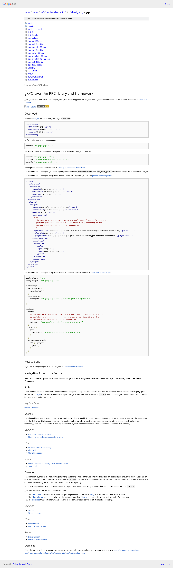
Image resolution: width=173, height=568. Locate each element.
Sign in (167, 4)
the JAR (36, 118)
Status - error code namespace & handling (45, 437)
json (168, 564)
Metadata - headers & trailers (40, 434)
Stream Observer (31, 408)
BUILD (30, 32)
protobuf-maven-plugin (101, 175)
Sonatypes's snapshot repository (71, 167)
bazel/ (30, 23)
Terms (29, 564)
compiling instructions (74, 366)
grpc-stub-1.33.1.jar (35, 62)
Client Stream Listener (37, 526)
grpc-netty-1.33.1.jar (36, 53)
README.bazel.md (35, 77)
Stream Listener (34, 513)
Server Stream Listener (37, 539)
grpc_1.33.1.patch (35, 65)
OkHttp (84, 497)
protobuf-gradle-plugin (101, 272)
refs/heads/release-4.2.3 (53, 12)
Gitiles (15, 564)
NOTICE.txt (32, 71)
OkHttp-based (37, 497)
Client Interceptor (35, 453)
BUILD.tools (33, 35)
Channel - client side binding (39, 447)
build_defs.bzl (33, 38)
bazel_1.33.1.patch (35, 29)
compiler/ (31, 26)
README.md (33, 80)
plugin (38, 394)
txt (162, 564)
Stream (31, 510)
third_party (77, 12)
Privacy (22, 564)
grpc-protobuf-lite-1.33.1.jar (39, 59)
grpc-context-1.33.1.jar (37, 47)
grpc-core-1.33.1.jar (35, 50)
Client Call (32, 450)
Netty (92, 494)
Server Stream (34, 537)
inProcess (36, 500)
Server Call (32, 466)
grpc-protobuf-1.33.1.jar (37, 56)
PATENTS (32, 74)
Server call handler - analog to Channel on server (48, 463)
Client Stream (33, 523)
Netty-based (37, 494)
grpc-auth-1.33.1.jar (35, 44)
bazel (27, 12)
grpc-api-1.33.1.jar (35, 41)
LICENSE (31, 68)
